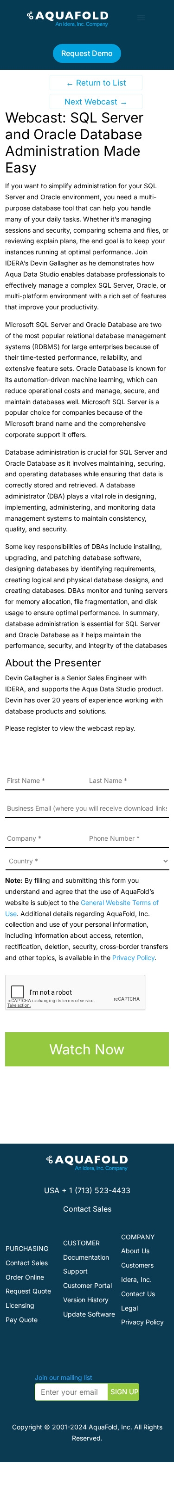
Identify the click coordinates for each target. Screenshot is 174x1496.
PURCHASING (27, 1248)
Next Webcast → (96, 101)
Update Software (89, 1314)
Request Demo (87, 53)
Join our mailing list (63, 1377)
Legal (129, 1308)
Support (75, 1271)
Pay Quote (22, 1320)
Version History (86, 1300)
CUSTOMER (81, 1243)
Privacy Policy (133, 957)
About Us (135, 1251)
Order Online (25, 1277)
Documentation (86, 1257)
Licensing (20, 1305)
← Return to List (96, 82)
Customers (137, 1265)
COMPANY (138, 1237)
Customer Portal (87, 1285)
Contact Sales (87, 1208)
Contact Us (138, 1294)
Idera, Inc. (136, 1279)
